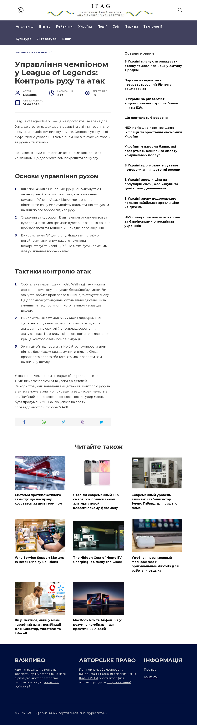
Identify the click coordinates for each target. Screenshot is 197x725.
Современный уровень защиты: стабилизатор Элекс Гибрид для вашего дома (154, 501)
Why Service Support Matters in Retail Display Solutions (39, 560)
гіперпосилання (118, 682)
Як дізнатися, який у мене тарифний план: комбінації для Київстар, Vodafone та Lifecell (38, 626)
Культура (23, 39)
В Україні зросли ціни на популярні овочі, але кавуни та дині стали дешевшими (151, 184)
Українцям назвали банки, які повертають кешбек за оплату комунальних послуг (150, 151)
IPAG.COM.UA (88, 678)
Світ (116, 26)
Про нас (150, 669)
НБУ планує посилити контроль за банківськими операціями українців (152, 221)
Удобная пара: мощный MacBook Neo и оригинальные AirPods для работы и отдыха (155, 564)
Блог (66, 39)
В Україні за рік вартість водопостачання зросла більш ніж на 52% (151, 103)
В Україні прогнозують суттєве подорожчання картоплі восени (152, 167)
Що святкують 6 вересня (146, 118)
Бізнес (44, 26)
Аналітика (24, 26)
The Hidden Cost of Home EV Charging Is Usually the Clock (97, 560)
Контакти (151, 677)
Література (47, 39)
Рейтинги (64, 26)
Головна (21, 52)
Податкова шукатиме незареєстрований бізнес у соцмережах (148, 84)
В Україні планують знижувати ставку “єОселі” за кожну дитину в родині (153, 66)
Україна (85, 26)
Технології (153, 26)
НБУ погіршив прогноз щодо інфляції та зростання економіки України (153, 132)
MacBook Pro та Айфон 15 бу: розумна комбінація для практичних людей (97, 624)
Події (102, 26)
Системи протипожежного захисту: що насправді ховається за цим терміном (38, 499)
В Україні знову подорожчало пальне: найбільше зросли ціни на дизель (151, 203)
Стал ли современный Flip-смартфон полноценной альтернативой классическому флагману (96, 501)
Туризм (131, 26)
